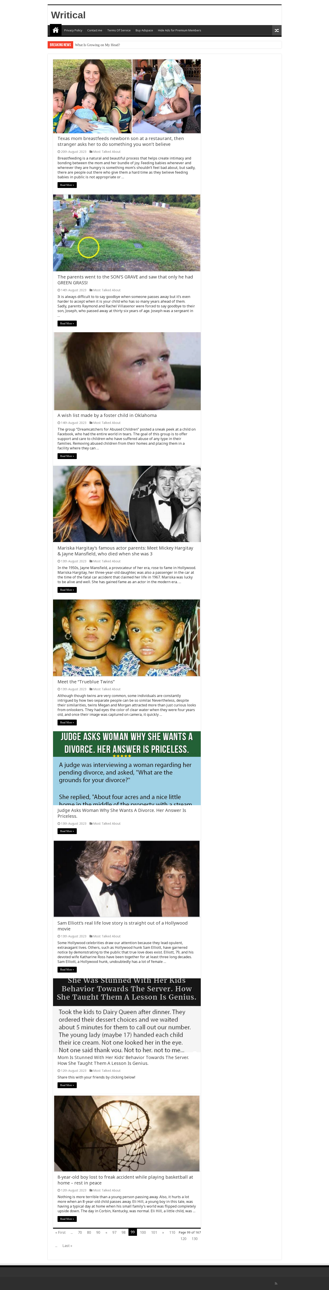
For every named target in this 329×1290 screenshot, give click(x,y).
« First (60, 1232)
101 (154, 1232)
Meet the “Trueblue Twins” (86, 682)
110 (172, 1232)
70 (80, 1232)
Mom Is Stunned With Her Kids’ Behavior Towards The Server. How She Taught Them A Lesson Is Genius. (123, 1060)
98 (124, 1232)
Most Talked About (107, 151)
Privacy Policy (73, 30)
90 (98, 1232)
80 (89, 1232)
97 (114, 1232)
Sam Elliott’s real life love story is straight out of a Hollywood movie (123, 926)
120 (183, 1238)
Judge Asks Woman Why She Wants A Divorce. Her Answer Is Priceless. (122, 813)
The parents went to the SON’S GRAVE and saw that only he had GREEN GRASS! (125, 280)
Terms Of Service (119, 30)
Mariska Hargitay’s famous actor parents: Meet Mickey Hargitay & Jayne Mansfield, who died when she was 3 (125, 551)
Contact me (94, 30)
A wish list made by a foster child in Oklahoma (107, 415)
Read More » (67, 185)
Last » (67, 1245)
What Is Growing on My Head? (97, 45)
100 (143, 1232)
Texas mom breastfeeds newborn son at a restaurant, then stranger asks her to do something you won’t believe (121, 141)
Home (56, 30)
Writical (68, 15)
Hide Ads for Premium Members (179, 30)
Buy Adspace (144, 30)
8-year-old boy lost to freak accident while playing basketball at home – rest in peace (125, 1180)
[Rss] (276, 1283)
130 (195, 1238)
